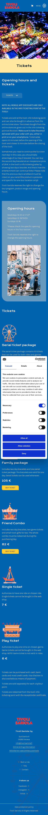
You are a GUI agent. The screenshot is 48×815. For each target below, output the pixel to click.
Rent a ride (25, 762)
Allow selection (24, 446)
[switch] (42, 413)
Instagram (22, 790)
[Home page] (24, 721)
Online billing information (24, 747)
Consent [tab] (8, 366)
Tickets (9, 95)
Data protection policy (24, 807)
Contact (24, 769)
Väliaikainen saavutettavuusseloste (24, 751)
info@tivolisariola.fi (24, 743)
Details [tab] (24, 366)
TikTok (23, 793)
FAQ (25, 766)
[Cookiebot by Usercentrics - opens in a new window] (35, 359)
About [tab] (39, 366)
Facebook (23, 786)
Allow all (24, 438)
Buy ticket (10, 488)
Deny (24, 454)
